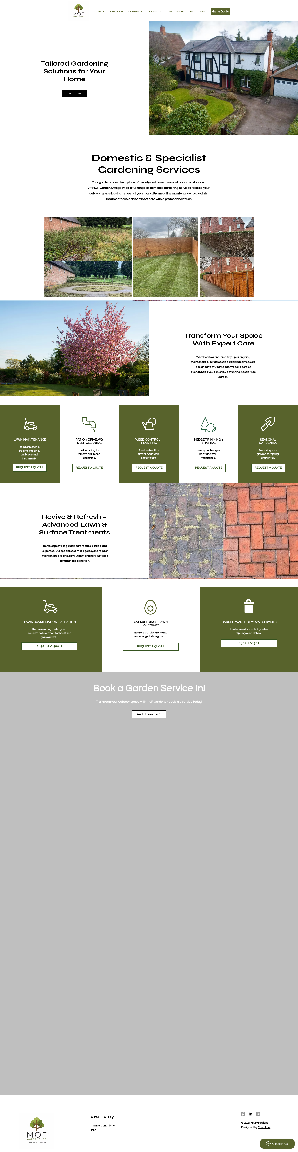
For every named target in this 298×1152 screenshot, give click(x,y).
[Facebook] (243, 1114)
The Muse (264, 1127)
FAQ (94, 1130)
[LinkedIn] (250, 1114)
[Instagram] (258, 1114)
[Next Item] (248, 257)
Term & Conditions (103, 1125)
